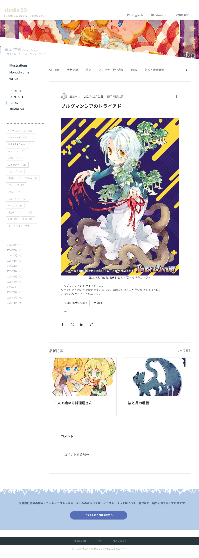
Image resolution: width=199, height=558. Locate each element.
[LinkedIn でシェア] (82, 324)
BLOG (14, 103)
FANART (15, 192)
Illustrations (18, 65)
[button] (186, 69)
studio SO (17, 109)
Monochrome (19, 72)
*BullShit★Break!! (21, 144)
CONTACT (17, 97)
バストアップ (18, 198)
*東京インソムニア (21, 212)
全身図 (15, 158)
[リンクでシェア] (91, 324)
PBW (134, 70)
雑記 (88, 70)
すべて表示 (184, 350)
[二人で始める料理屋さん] (82, 377)
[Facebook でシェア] (63, 324)
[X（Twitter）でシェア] (72, 324)
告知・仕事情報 (154, 70)
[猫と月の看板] (157, 377)
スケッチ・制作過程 (111, 70)
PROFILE (16, 91)
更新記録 (72, 70)
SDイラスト (18, 164)
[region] (135, 11)
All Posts (54, 70)
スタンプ (15, 171)
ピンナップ (17, 185)
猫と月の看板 (138, 403)
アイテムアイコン (21, 130)
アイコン (15, 205)
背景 (13, 219)
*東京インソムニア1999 (23, 178)
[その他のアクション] (176, 96)
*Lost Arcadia (18, 137)
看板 (28, 219)
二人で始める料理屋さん (73, 403)
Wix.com (120, 549)
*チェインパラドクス (22, 226)
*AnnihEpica (18, 151)
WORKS (14, 79)
